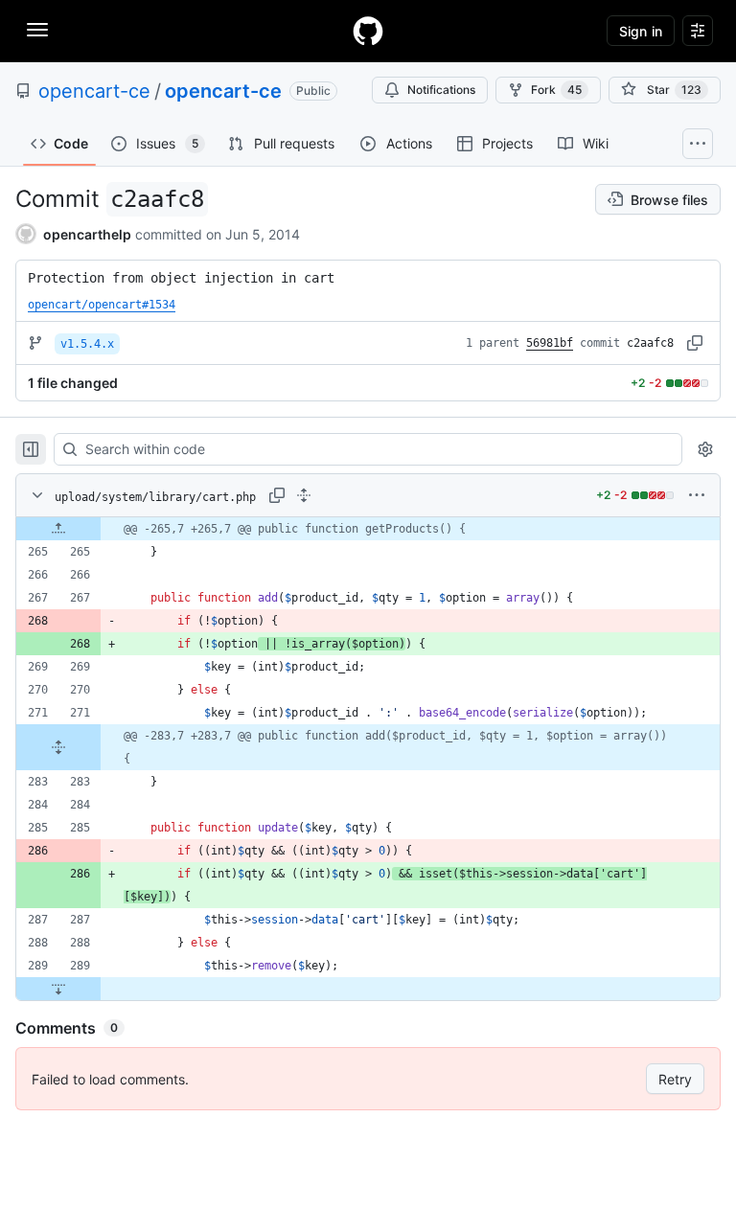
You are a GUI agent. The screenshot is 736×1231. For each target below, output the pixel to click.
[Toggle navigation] (37, 29)
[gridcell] (368, 528)
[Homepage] (368, 30)
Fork (556, 89)
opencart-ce (94, 91)
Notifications (441, 89)
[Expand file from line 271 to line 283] (58, 747)
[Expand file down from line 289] (58, 988)
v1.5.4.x (87, 344)
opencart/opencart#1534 (101, 304)
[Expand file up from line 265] (58, 528)
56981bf (549, 343)
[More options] (696, 495)
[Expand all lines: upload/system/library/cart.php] (303, 495)
